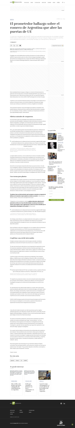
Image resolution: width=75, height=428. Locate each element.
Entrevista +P (59, 133)
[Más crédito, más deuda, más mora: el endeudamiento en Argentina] (52, 156)
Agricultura (44, 2)
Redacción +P (13, 42)
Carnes (31, 2)
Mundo (54, 2)
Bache (58, 166)
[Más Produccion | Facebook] (62, 2)
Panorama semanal (51, 159)
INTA (58, 175)
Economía (49, 2)
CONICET (25, 360)
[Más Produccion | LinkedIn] (64, 2)
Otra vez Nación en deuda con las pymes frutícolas (61, 171)
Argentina (12, 19)
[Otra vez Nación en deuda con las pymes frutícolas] (52, 169)
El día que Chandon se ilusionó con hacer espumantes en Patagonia (61, 147)
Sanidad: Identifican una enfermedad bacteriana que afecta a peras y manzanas (61, 180)
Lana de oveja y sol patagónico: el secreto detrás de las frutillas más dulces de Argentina (44, 387)
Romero (17, 360)
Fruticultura (26, 2)
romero (12, 55)
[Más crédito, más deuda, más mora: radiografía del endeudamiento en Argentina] (16, 375)
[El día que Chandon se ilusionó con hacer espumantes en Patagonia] (52, 145)
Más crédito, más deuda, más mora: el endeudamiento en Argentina (55, 163)
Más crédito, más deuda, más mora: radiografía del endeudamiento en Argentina (16, 386)
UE (21, 360)
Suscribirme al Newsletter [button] (56, 199)
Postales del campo (60, 142)
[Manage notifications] (72, 424)
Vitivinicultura (37, 2)
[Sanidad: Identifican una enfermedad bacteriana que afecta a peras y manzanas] (52, 178)
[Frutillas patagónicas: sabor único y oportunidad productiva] (52, 136)
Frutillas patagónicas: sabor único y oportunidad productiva (61, 138)
